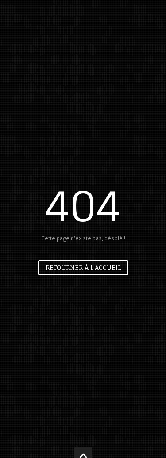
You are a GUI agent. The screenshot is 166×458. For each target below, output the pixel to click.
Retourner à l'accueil (83, 267)
